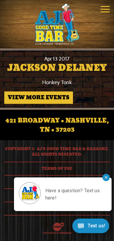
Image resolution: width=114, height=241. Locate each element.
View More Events (38, 97)
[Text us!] (90, 228)
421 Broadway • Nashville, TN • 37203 (57, 125)
